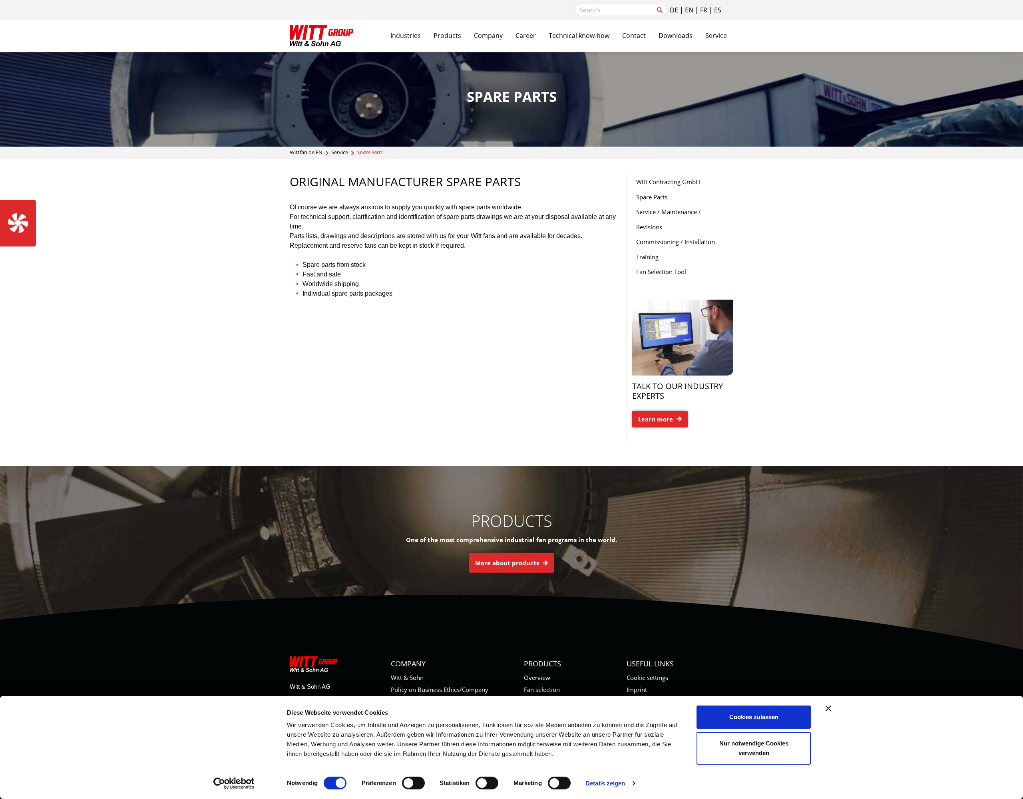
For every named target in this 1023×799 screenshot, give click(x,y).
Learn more (656, 419)
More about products (508, 563)
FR (703, 10)
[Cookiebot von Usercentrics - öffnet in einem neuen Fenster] (234, 783)
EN (689, 10)
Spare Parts (651, 197)
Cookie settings (647, 678)
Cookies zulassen (753, 717)
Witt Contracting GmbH (668, 182)
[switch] (413, 783)
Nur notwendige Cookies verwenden (753, 748)
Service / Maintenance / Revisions (668, 219)
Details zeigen (605, 783)
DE (674, 10)
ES (717, 10)
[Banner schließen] (828, 708)
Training (647, 257)
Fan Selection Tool (661, 272)
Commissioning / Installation (675, 242)
